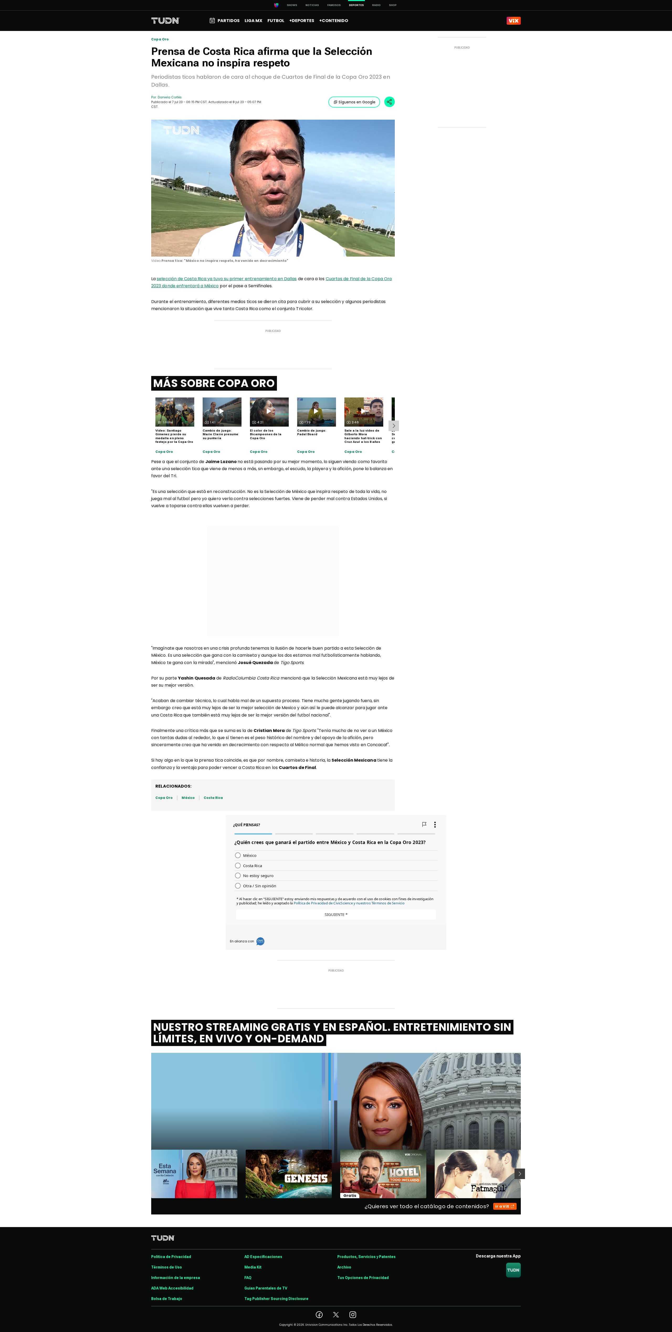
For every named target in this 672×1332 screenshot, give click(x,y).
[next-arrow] (393, 426)
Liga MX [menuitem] (253, 21)
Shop (393, 5)
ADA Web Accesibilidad (172, 1288)
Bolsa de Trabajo (166, 1299)
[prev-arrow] (148, 1174)
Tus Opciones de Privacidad (363, 1278)
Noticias (312, 5)
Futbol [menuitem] (275, 21)
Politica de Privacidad (171, 1257)
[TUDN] (165, 20)
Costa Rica (213, 797)
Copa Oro (160, 39)
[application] (273, 188)
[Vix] (514, 21)
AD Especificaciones (263, 1257)
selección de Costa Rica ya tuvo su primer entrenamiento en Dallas (227, 279)
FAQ (247, 1278)
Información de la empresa (175, 1278)
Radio (376, 5)
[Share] (389, 102)
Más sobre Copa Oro (214, 383)
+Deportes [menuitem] (301, 21)
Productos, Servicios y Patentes (366, 1257)
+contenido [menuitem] (333, 21)
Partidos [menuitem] (229, 21)
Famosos (334, 5)
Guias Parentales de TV (265, 1288)
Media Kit (252, 1267)
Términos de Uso (166, 1267)
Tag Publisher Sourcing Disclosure (276, 1299)
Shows (292, 5)
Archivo (344, 1267)
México (188, 797)
